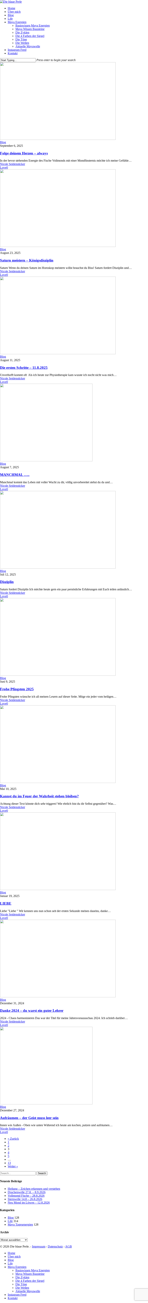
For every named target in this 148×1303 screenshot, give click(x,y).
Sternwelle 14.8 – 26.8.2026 (25, 1199)
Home (11, 1253)
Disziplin (7, 582)
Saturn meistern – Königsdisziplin (26, 260)
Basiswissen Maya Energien (32, 1270)
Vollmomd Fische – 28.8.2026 (26, 1195)
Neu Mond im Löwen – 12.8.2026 (29, 1202)
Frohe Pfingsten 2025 (17, 689)
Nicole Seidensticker (12, 164)
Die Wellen (22, 1287)
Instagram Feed (17, 1294)
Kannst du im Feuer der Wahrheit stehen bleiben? (39, 796)
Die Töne (21, 1284)
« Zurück (13, 1138)
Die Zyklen (22, 1277)
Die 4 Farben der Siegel (29, 1280)
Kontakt (13, 1298)
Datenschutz (55, 1246)
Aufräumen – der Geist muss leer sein (29, 1118)
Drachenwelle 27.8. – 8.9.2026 (26, 1192)
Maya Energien (17, 1267)
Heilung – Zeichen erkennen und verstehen (34, 1188)
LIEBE (5, 903)
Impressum (38, 1246)
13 (9, 1163)
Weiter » (13, 1166)
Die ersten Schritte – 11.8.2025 (24, 368)
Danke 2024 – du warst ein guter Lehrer (31, 1011)
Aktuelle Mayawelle (27, 1291)
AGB (68, 1246)
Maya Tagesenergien (20, 1224)
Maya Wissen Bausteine (30, 1273)
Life (10, 1221)
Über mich (14, 1256)
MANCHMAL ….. (14, 475)
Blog (3, 142)
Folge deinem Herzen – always (24, 153)
